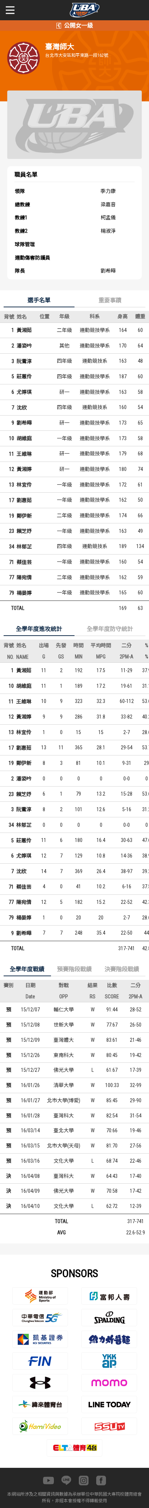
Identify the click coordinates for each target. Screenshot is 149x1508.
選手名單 (39, 300)
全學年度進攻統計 (39, 628)
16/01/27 (30, 1100)
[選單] (10, 10)
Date (30, 996)
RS (92, 996)
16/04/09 (30, 1191)
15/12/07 (30, 1009)
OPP (63, 996)
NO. (10, 657)
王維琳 (24, 454)
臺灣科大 (64, 1116)
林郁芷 (24, 546)
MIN (78, 657)
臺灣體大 (64, 1040)
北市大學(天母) (63, 1146)
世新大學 (64, 1025)
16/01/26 (30, 1085)
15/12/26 (30, 1055)
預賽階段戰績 (74, 969)
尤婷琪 (24, 392)
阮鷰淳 (24, 361)
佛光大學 (64, 1070)
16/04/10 (30, 1206)
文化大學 (64, 1161)
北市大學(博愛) (63, 1100)
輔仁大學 (64, 1009)
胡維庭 (24, 438)
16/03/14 (30, 1130)
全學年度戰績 (27, 969)
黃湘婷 (24, 469)
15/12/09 (30, 1040)
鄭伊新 (24, 516)
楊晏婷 (24, 593)
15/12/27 (30, 1070)
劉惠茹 (24, 500)
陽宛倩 (24, 577)
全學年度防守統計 (110, 628)
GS (61, 657)
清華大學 (64, 1085)
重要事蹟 (110, 300)
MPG (101, 657)
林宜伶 (24, 485)
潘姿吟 (24, 346)
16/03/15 (30, 1146)
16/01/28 (30, 1116)
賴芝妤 (24, 531)
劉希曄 (24, 423)
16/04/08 (30, 1176)
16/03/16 (30, 1161)
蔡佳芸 (24, 562)
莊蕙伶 (24, 376)
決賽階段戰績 (122, 969)
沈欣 (22, 407)
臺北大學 (64, 1130)
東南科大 (64, 1055)
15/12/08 (30, 1025)
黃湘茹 (24, 330)
